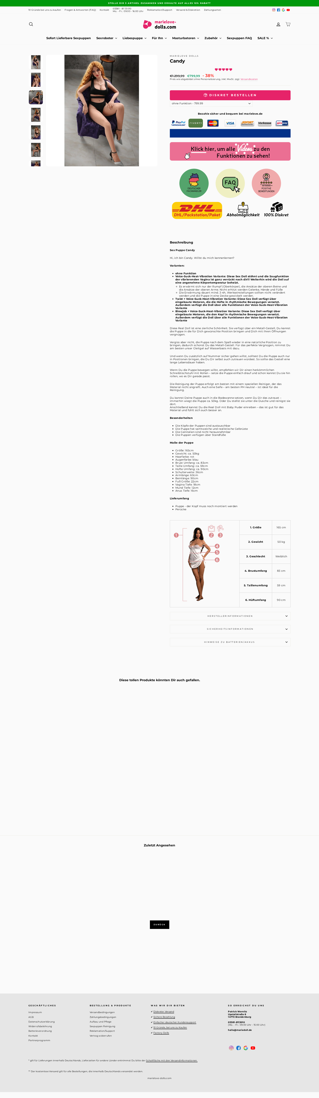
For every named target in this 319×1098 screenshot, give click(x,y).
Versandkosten (249, 79)
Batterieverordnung (40, 1031)
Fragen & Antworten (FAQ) (80, 9)
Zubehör (212, 38)
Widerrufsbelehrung (40, 1026)
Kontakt (104, 9)
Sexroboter (105, 38)
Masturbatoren (184, 38)
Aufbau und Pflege (101, 1021)
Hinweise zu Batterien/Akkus (230, 642)
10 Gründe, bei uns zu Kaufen (170, 1027)
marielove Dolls (184, 56)
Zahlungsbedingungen (103, 1017)
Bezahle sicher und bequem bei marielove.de (230, 113)
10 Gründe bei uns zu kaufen (44, 9)
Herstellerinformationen (230, 616)
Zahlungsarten (212, 9)
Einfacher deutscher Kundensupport (174, 1022)
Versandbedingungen (102, 1012)
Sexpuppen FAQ (239, 38)
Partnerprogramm (39, 1040)
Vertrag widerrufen (101, 1035)
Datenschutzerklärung (41, 1021)
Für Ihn (158, 38)
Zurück (160, 924)
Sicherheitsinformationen (230, 629)
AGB (31, 1017)
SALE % (264, 38)
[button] (224, 69)
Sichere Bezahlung (164, 1016)
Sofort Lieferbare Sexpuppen (68, 38)
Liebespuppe (133, 38)
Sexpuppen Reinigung (102, 1026)
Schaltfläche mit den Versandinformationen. (172, 1060)
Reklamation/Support (159, 9)
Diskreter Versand (163, 1011)
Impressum (35, 1012)
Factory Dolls (161, 1032)
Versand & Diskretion (188, 9)
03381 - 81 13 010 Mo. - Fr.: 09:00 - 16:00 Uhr (128, 10)
